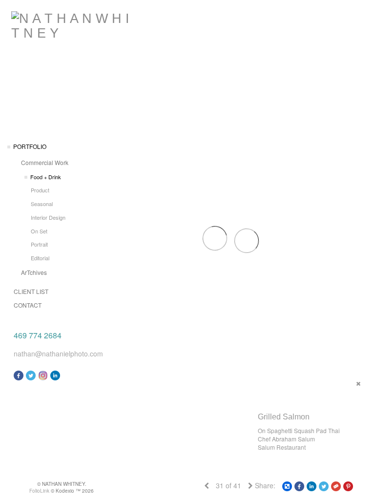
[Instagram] (43, 374)
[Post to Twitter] (324, 485)
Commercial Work (44, 162)
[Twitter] (31, 374)
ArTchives (34, 272)
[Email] (336, 485)
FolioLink (39, 490)
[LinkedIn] (55, 374)
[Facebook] (18, 374)
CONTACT (28, 305)
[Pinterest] (348, 485)
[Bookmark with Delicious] (287, 485)
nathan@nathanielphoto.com (58, 353)
